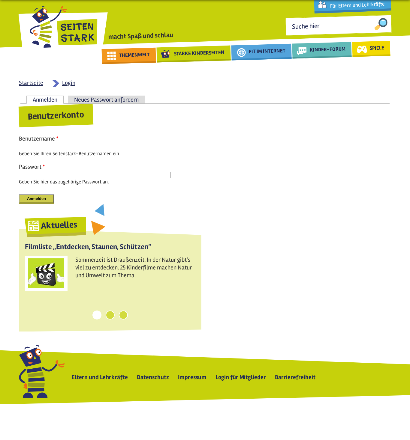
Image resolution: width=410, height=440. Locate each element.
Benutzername (39, 138)
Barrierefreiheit (295, 377)
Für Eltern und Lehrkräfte (357, 5)
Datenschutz (153, 377)
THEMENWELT (134, 54)
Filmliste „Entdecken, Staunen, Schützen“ (88, 246)
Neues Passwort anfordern (106, 99)
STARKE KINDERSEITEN (199, 53)
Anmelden (48, 99)
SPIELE (376, 47)
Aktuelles (59, 225)
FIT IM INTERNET (267, 51)
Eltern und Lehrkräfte (99, 377)
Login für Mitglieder (241, 377)
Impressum (192, 377)
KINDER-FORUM (328, 49)
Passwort (32, 167)
